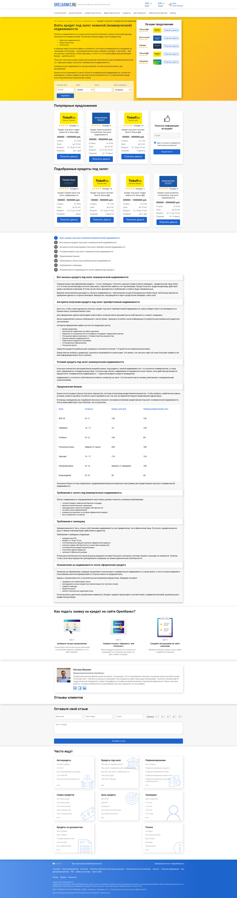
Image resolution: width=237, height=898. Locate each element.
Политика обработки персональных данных (107, 869)
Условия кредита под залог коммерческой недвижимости (86, 251)
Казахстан (72, 877)
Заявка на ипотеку (83, 872)
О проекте (56, 869)
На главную (59, 21)
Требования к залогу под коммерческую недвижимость (85, 261)
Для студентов (152, 799)
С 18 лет (60, 768)
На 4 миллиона (63, 803)
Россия (55, 877)
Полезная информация (170, 869)
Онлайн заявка (63, 764)
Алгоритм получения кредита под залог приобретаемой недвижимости (92, 247)
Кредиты (127, 13)
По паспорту (62, 842)
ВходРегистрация (177, 4)
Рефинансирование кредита (157, 768)
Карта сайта (97, 872)
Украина (63, 877)
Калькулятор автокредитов (68, 779)
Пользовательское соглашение (138, 869)
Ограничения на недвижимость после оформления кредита (87, 270)
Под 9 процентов (64, 810)
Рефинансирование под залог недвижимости (158, 780)
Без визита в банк (153, 835)
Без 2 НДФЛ (62, 835)
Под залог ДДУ (107, 775)
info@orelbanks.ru (177, 864)
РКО (72, 872)
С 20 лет (149, 810)
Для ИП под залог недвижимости (115, 772)
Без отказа (150, 838)
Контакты (84, 869)
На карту (149, 831)
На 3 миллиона (63, 799)
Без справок (151, 764)
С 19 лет (149, 806)
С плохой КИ (62, 775)
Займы (173, 13)
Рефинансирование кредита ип (159, 775)
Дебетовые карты (112, 13)
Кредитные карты (93, 13)
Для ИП (104, 803)
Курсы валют (60, 13)
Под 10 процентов (64, 814)
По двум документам (65, 838)
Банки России (75, 13)
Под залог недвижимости (112, 764)
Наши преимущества (70, 869)
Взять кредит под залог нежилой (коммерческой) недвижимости (90, 238)
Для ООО (105, 799)
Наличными (151, 846)
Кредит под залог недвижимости (81, 21)
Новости (156, 869)
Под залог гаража (108, 779)
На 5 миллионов (63, 806)
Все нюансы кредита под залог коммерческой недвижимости (88, 242)
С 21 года (149, 814)
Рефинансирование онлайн (157, 772)
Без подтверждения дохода (68, 772)
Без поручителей (64, 846)
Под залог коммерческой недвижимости (118, 768)
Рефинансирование (158, 13)
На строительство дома (111, 810)
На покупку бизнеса (109, 814)
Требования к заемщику (71, 265)
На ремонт (105, 806)
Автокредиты (139, 13)
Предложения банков (69, 256)
